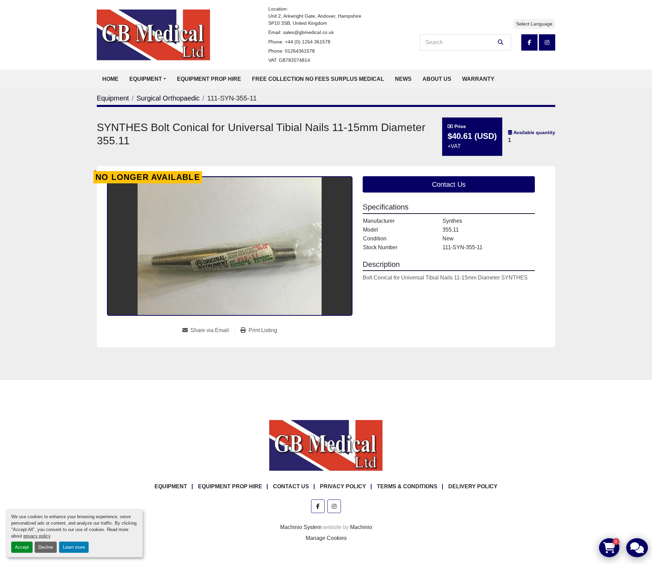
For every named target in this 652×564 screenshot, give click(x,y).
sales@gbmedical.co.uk (308, 32)
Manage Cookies (326, 538)
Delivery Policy (472, 486)
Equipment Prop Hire (209, 79)
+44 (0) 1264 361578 (307, 41)
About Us (436, 79)
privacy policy (36, 536)
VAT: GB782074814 (289, 60)
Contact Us (449, 184)
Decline (45, 547)
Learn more (74, 547)
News (403, 79)
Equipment (145, 79)
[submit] (500, 42)
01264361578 (300, 51)
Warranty (478, 79)
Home (110, 79)
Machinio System (301, 527)
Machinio (361, 527)
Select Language (534, 23)
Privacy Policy (343, 486)
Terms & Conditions (407, 486)
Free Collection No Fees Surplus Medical (318, 79)
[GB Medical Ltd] (326, 445)
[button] (147, 79)
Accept (22, 547)
